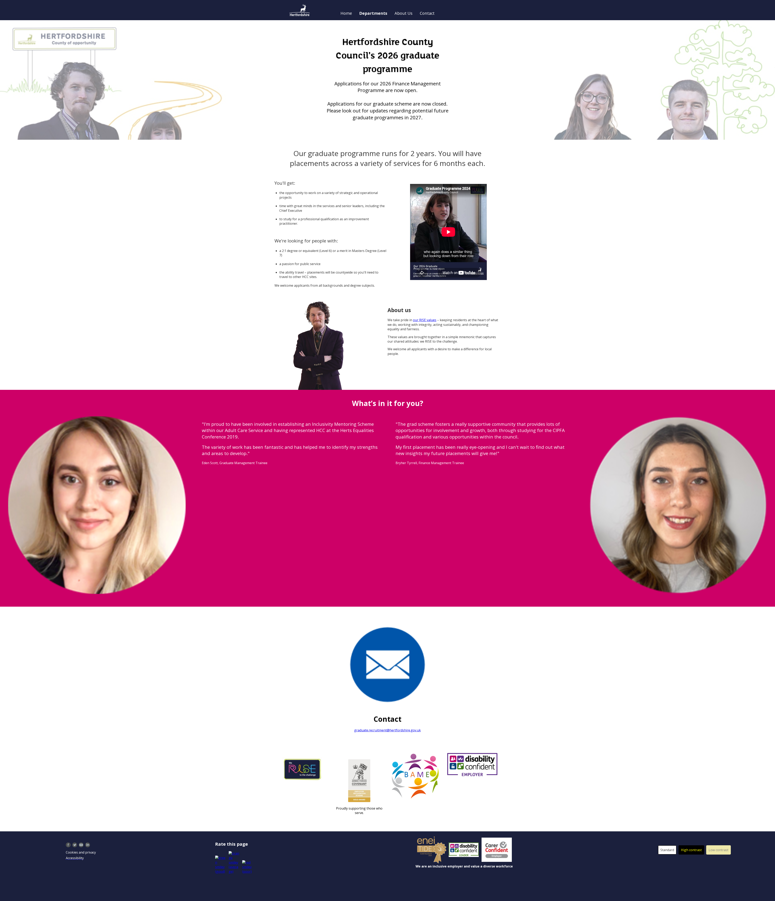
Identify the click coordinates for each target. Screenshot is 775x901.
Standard (667, 850)
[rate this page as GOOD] (221, 865)
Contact (427, 13)
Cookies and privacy (81, 852)
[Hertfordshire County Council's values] (303, 769)
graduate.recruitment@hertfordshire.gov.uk (387, 730)
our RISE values (424, 320)
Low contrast (718, 850)
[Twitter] (74, 844)
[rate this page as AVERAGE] (234, 862)
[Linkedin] (87, 844)
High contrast (691, 850)
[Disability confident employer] (464, 849)
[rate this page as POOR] (247, 867)
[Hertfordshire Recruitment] (299, 10)
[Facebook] (68, 844)
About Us (404, 13)
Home (346, 13)
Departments (373, 13)
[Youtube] (81, 844)
